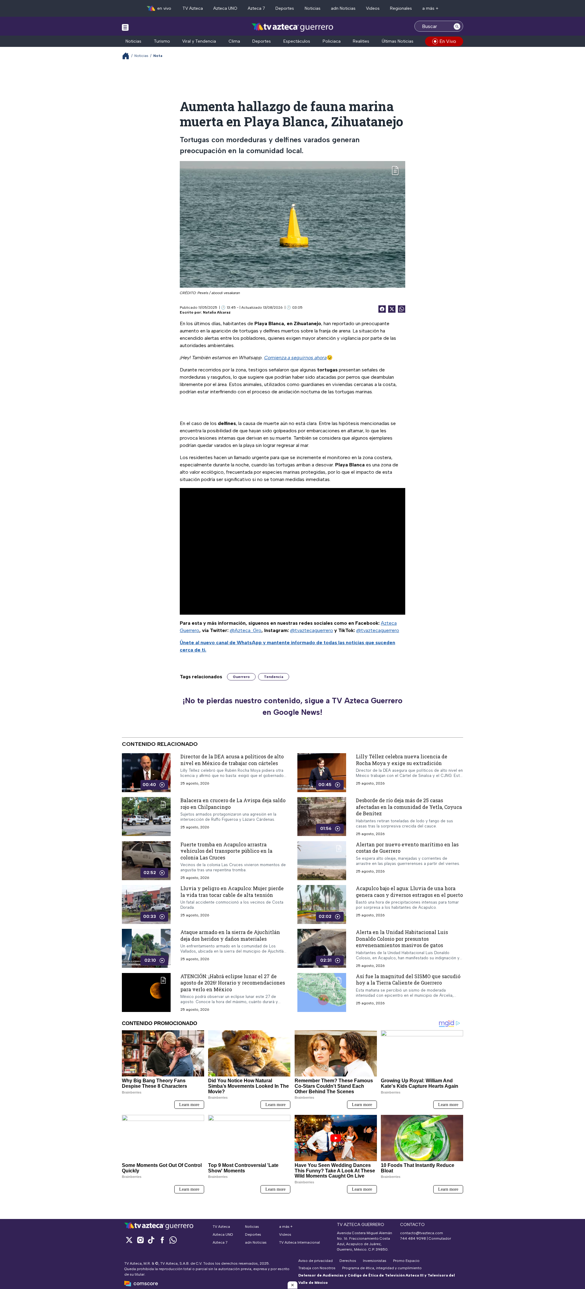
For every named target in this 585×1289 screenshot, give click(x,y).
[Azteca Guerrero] (292, 27)
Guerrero (241, 677)
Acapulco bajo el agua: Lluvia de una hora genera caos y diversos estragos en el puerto (409, 891)
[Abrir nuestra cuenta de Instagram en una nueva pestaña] (140, 1240)
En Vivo (447, 41)
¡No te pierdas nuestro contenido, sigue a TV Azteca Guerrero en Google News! (292, 706)
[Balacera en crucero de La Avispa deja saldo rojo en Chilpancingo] (146, 816)
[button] (292, 1285)
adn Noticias (343, 8)
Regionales (401, 8)
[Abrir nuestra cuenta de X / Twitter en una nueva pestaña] (129, 1240)
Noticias (313, 8)
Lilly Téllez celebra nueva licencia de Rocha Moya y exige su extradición (401, 759)
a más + (430, 8)
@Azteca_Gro (245, 630)
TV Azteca (193, 8)
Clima (234, 41)
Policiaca (332, 41)
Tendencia (273, 677)
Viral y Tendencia (199, 41)
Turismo (162, 41)
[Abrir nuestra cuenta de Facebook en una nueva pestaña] (162, 1240)
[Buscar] (457, 26)
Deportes (284, 8)
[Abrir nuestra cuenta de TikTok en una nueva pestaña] (151, 1240)
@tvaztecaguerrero (311, 630)
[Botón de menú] (125, 27)
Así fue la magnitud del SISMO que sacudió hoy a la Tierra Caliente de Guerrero (408, 979)
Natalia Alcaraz (217, 312)
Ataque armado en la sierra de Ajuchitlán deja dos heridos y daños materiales (230, 935)
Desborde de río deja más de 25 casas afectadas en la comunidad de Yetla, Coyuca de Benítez (409, 807)
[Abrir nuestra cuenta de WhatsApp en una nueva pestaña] (173, 1240)
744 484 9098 (413, 1238)
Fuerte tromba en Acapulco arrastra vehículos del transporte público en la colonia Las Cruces (226, 851)
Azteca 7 (256, 8)
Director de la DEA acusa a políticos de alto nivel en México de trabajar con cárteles (232, 759)
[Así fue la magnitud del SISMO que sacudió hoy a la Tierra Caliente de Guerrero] (321, 992)
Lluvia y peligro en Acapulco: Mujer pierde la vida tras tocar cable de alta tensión (232, 891)
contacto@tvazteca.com (421, 1233)
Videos (373, 8)
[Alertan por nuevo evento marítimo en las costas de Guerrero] (321, 860)
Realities (361, 41)
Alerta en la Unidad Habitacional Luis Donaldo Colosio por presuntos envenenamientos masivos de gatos (402, 938)
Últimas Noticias (397, 41)
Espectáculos (296, 41)
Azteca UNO (225, 8)
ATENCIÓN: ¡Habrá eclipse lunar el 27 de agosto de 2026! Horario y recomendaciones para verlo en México (232, 982)
